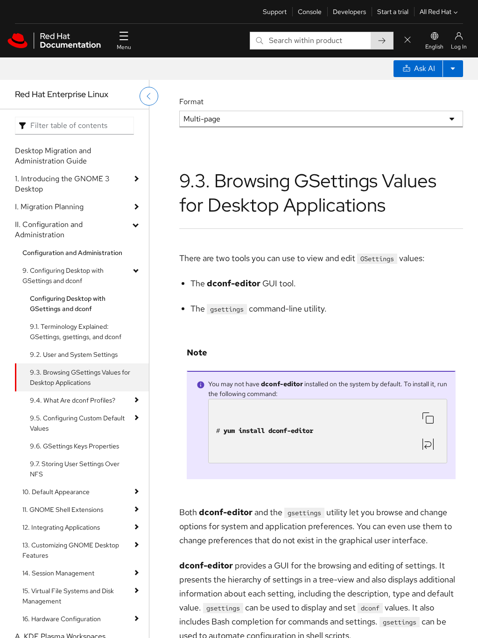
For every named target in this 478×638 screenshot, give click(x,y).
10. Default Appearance (56, 492)
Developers (349, 11)
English (434, 46)
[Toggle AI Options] (453, 68)
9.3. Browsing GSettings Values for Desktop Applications (80, 377)
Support (275, 11)
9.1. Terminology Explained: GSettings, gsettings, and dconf (75, 331)
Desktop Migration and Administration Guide (53, 156)
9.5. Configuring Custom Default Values (77, 423)
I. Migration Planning (49, 207)
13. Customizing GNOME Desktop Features (70, 550)
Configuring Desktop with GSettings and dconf (67, 303)
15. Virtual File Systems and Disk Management (68, 596)
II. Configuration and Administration (49, 230)
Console (310, 11)
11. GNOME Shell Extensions (62, 509)
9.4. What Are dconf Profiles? (72, 400)
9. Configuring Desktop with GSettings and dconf (63, 275)
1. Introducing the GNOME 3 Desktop (62, 184)
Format (191, 101)
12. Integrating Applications (61, 527)
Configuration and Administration (72, 252)
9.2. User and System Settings (74, 354)
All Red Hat (435, 11)
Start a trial (392, 11)
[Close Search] (407, 40)
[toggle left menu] (149, 96)
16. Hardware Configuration (61, 619)
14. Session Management (58, 573)
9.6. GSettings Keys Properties (74, 446)
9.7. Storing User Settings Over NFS (75, 469)
